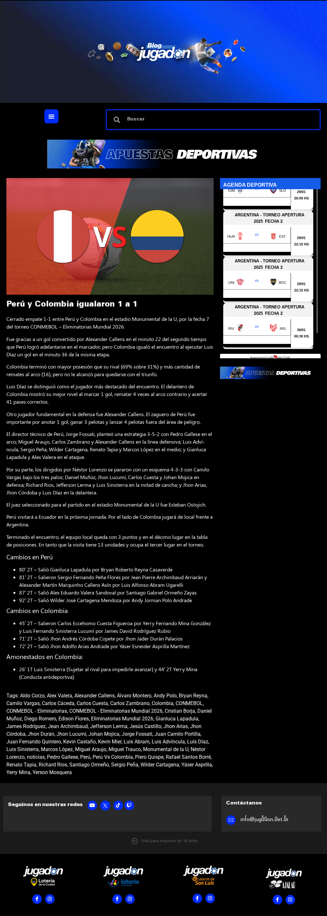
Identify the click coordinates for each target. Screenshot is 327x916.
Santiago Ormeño (89, 765)
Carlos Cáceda (58, 703)
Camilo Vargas (23, 703)
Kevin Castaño (79, 742)
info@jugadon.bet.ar (264, 819)
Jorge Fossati (137, 734)
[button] (51, 116)
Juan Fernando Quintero (33, 742)
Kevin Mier (109, 742)
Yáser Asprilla (196, 765)
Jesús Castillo (145, 726)
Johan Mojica (103, 734)
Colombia (162, 703)
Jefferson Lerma (108, 726)
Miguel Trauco (125, 749)
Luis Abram (136, 742)
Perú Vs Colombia (113, 757)
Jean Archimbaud (68, 726)
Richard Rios (53, 765)
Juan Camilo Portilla (178, 734)
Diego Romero (40, 719)
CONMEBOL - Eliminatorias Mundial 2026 (116, 711)
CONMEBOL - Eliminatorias (36, 711)
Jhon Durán (41, 734)
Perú (85, 757)
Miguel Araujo (90, 749)
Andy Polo (165, 696)
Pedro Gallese (62, 757)
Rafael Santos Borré (188, 757)
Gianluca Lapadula (177, 719)
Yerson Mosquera (52, 772)
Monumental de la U (165, 749)
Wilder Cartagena (160, 765)
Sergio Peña (124, 765)
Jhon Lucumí (71, 734)
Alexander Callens (94, 696)
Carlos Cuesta (92, 703)
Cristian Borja (180, 711)
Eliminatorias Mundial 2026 (122, 719)
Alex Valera (59, 696)
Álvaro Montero (134, 696)
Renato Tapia (21, 765)
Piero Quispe (149, 757)
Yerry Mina (18, 772)
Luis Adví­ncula (168, 742)
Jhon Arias (176, 726)
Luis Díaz (197, 742)
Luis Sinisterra (22, 749)
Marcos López (57, 749)
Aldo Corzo (32, 696)
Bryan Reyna (193, 696)
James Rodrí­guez (26, 726)
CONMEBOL (189, 703)
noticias (36, 757)
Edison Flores (73, 719)
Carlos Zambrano (129, 703)
